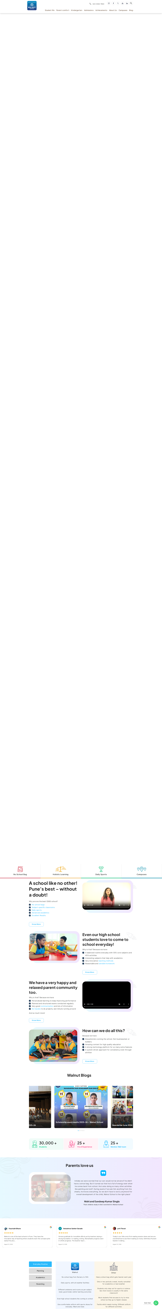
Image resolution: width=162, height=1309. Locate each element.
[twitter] (118, 3)
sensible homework (107, 964)
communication (47, 1006)
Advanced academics (40, 913)
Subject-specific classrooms (43, 907)
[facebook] (113, 3)
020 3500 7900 (98, 4)
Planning (40, 1271)
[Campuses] (142, 871)
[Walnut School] (34, 5)
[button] (78, 1130)
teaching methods (105, 961)
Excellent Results (39, 915)
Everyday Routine (40, 1264)
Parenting (40, 1284)
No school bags (38, 905)
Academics (40, 1277)
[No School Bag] (20, 871)
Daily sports (37, 910)
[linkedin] (127, 3)
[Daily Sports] (101, 871)
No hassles (36, 1009)
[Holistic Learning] (60, 871)
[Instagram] (109, 3)
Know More (36, 924)
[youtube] (122, 3)
